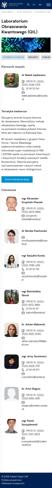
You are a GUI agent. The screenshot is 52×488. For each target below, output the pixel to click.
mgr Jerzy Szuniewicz (34, 356)
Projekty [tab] (33, 57)
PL (34, 4)
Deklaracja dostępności (12, 483)
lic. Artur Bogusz (31, 388)
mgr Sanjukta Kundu (33, 255)
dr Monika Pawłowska (34, 230)
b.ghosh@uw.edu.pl (35, 312)
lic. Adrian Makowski (33, 324)
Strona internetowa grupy (17, 179)
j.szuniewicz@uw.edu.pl (33, 376)
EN (40, 4)
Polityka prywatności (11, 480)
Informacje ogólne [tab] (13, 57)
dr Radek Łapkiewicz (33, 75)
